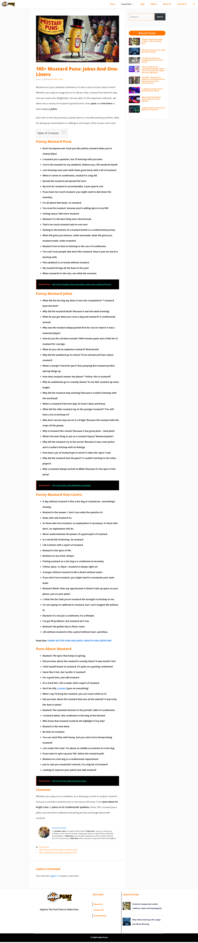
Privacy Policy (100, 915)
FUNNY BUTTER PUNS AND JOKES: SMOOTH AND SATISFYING (80, 640)
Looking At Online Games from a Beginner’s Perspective (153, 109)
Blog (142, 4)
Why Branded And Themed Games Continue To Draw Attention (151, 99)
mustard (62, 688)
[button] (194, 4)
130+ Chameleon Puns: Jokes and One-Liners (58, 852)
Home (112, 4)
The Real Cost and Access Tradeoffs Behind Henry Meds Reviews (152, 60)
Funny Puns (126, 4)
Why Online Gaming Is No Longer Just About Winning (153, 51)
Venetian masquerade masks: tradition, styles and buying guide (152, 41)
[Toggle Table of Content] (62, 132)
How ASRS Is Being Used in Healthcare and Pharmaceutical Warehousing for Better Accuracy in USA (153, 80)
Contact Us (182, 4)
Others (154, 4)
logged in (54, 875)
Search (160, 17)
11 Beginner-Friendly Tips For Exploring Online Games (152, 90)
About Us (167, 4)
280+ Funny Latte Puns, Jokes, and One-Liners (58, 849)
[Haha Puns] (8, 4)
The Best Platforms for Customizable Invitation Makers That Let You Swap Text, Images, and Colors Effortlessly (153, 70)
